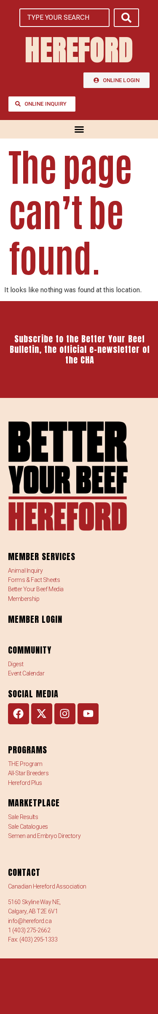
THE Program (25, 763)
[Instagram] (64, 713)
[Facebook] (18, 713)
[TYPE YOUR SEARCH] (64, 17)
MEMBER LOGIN (35, 619)
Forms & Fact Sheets (34, 579)
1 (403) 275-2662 (29, 930)
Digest (15, 664)
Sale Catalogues (28, 826)
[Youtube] (88, 713)
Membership (24, 598)
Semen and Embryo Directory (44, 836)
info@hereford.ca (30, 921)
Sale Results (23, 817)
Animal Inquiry (25, 570)
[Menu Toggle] (79, 129)
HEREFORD (79, 49)
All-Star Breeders (28, 773)
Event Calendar (26, 673)
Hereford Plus (25, 782)
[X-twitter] (41, 713)
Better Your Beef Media (36, 589)
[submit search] (126, 17)
